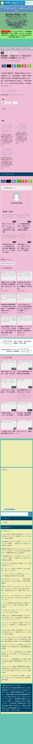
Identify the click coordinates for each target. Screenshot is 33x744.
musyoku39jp (16, 203)
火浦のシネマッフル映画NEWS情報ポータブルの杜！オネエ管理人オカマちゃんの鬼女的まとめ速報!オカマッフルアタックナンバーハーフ (16, 617)
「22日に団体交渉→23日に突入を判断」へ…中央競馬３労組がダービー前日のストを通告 (22, 128)
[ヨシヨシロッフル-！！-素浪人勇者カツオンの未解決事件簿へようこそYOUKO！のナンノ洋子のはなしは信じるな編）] (16, 653)
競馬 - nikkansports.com (11, 52)
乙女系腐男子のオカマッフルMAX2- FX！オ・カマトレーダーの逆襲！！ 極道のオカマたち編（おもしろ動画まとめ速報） (16, 543)
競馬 (2, 52)
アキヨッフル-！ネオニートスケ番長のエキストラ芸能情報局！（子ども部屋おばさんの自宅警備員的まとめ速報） (16, 646)
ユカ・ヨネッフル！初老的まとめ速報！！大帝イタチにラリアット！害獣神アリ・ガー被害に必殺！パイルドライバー (16, 624)
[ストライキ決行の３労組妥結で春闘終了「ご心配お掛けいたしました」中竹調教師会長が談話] (8, 134)
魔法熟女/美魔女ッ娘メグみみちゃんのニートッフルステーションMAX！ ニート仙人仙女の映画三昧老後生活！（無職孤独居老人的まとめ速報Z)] (16, 550)
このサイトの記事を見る (8, 90)
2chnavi (4, 469)
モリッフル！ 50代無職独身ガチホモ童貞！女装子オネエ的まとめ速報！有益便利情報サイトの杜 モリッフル (16, 661)
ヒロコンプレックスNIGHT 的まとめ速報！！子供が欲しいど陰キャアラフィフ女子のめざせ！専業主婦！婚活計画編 (16, 677)
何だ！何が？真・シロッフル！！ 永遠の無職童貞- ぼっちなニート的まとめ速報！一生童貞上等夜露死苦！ (16, 581)
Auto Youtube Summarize (16, 94)
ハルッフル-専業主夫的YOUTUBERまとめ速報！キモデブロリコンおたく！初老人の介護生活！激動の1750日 (16, 605)
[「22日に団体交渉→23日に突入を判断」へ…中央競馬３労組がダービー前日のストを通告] (23, 134)
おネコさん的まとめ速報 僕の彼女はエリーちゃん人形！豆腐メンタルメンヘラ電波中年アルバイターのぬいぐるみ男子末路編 (16, 536)
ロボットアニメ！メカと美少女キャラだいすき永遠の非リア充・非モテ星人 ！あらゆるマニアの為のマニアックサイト (16, 597)
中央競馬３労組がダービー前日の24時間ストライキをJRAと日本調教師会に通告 (7, 152)
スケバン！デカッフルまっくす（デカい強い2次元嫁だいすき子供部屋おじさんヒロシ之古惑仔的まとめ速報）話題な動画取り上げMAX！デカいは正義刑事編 (16, 639)
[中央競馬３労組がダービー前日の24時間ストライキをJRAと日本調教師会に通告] (8, 158)
